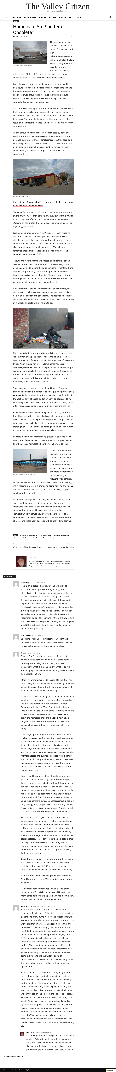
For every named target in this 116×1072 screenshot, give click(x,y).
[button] (110, 18)
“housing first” (57, 479)
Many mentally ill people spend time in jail (33, 353)
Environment (30, 17)
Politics (62, 17)
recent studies (30, 367)
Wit (70, 17)
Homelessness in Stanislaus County (43, 538)
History (42, 17)
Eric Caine (16, 37)
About (78, 17)
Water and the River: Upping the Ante (27, 547)
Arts (6, 17)
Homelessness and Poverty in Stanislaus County (54, 535)
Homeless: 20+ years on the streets (60, 547)
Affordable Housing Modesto (28, 535)
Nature (52, 17)
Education (16, 17)
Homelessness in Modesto (22, 538)
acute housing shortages (61, 486)
